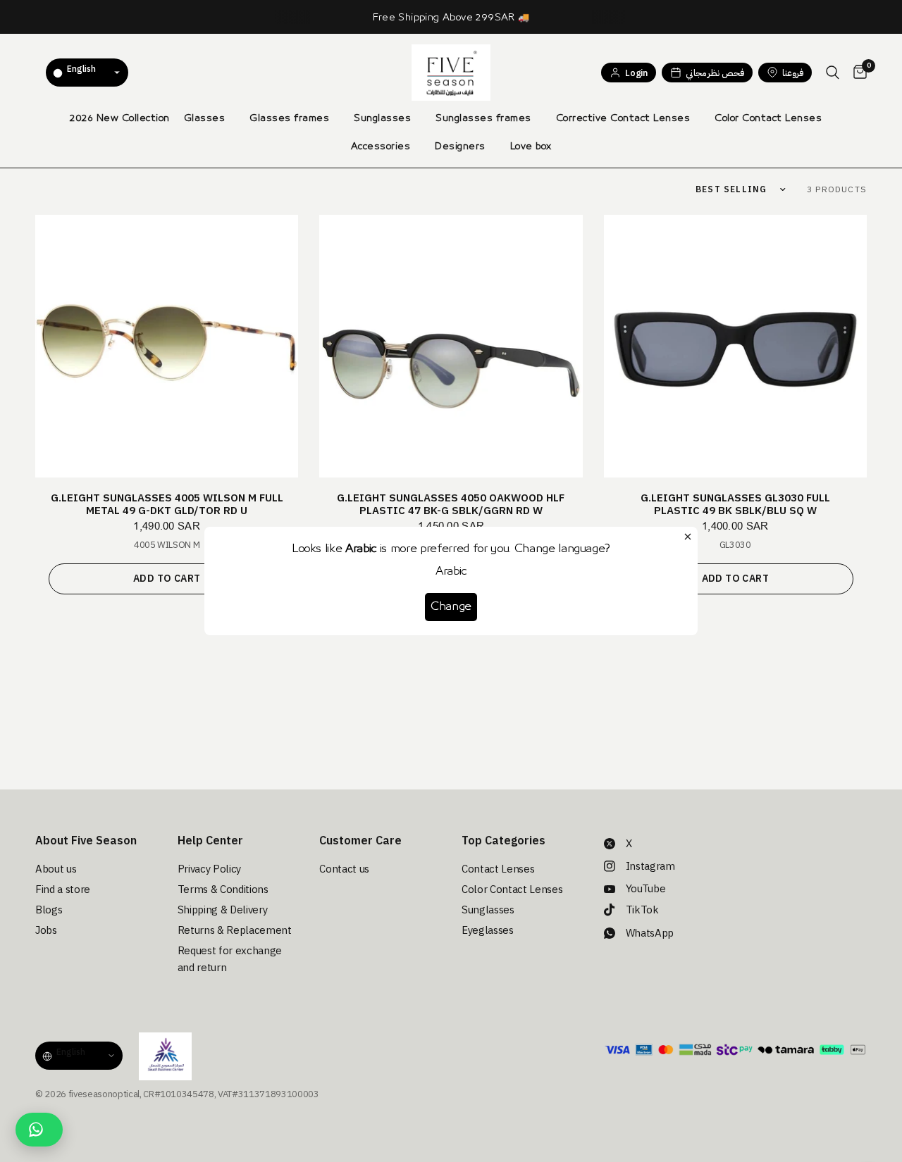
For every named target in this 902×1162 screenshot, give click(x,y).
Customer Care (360, 840)
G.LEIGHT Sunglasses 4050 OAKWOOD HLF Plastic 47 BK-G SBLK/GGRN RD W (450, 504)
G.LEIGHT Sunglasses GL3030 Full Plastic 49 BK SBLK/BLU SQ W (735, 504)
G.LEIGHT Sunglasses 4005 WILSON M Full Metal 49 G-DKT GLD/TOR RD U (167, 504)
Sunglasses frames (483, 118)
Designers (460, 146)
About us (55, 869)
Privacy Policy (209, 869)
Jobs (46, 930)
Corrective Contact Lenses (623, 118)
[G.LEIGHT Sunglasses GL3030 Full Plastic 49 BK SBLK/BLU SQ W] (735, 346)
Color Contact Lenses (768, 118)
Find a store (62, 889)
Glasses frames (289, 118)
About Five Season (86, 840)
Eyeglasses (488, 930)
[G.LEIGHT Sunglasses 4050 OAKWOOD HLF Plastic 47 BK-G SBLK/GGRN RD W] (450, 346)
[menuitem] (120, 118)
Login (636, 73)
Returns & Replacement (235, 930)
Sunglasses (382, 118)
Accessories (381, 146)
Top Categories (503, 840)
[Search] (832, 72)
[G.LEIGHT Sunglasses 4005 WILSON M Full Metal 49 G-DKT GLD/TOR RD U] (166, 346)
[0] (856, 72)
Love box (531, 146)
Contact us (344, 869)
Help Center (210, 840)
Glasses (205, 118)
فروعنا (792, 73)
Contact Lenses (498, 869)
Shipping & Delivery (223, 910)
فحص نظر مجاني (715, 73)
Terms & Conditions (223, 889)
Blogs (48, 910)
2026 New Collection (120, 118)
